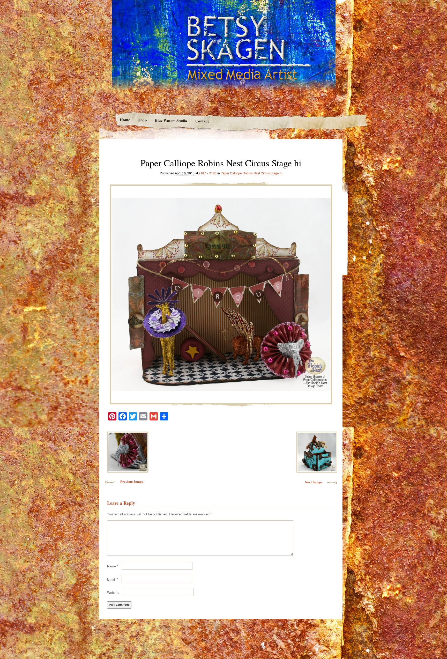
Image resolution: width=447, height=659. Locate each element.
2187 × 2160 (208, 173)
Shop (142, 120)
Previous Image (131, 481)
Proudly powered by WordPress (119, 652)
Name (112, 566)
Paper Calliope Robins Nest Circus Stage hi (251, 173)
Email (112, 579)
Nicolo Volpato (174, 652)
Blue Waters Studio (171, 120)
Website (113, 592)
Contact (202, 121)
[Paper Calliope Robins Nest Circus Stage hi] (221, 293)
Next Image (313, 481)
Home (125, 120)
